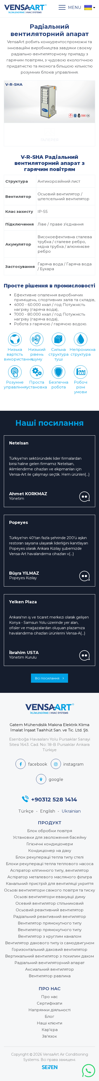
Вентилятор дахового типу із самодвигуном (49, 942)
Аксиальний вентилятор (49, 969)
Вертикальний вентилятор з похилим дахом (49, 956)
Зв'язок (49, 1036)
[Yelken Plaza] (84, 655)
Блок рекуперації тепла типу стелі (49, 857)
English (47, 811)
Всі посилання (47, 678)
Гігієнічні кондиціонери (49, 844)
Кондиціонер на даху (49, 850)
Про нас (49, 996)
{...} (87, 474)
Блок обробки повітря (49, 830)
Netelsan (18, 443)
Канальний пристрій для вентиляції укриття (49, 883)
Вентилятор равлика (50, 975)
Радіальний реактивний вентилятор (49, 916)
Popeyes (18, 522)
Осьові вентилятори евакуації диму (49, 896)
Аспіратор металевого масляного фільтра (49, 876)
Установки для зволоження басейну (49, 837)
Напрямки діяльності (49, 1009)
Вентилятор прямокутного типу (49, 923)
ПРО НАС (49, 988)
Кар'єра (50, 1029)
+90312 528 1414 (54, 799)
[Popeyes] (84, 576)
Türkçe (26, 811)
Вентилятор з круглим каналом (49, 936)
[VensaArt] (31, 764)
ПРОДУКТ (49, 822)
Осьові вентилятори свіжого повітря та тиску (49, 890)
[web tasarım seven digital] (49, 1068)
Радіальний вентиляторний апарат (49, 962)
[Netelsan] (84, 496)
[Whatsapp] (88, 1070)
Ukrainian (71, 811)
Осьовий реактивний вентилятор (50, 909)
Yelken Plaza (23, 601)
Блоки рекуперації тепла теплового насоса (49, 863)
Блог (49, 1016)
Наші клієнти (49, 1023)
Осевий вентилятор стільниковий (49, 903)
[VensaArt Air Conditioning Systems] (25, 9)
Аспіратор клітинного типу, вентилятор (49, 870)
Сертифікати (49, 1003)
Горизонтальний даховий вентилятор (49, 949)
